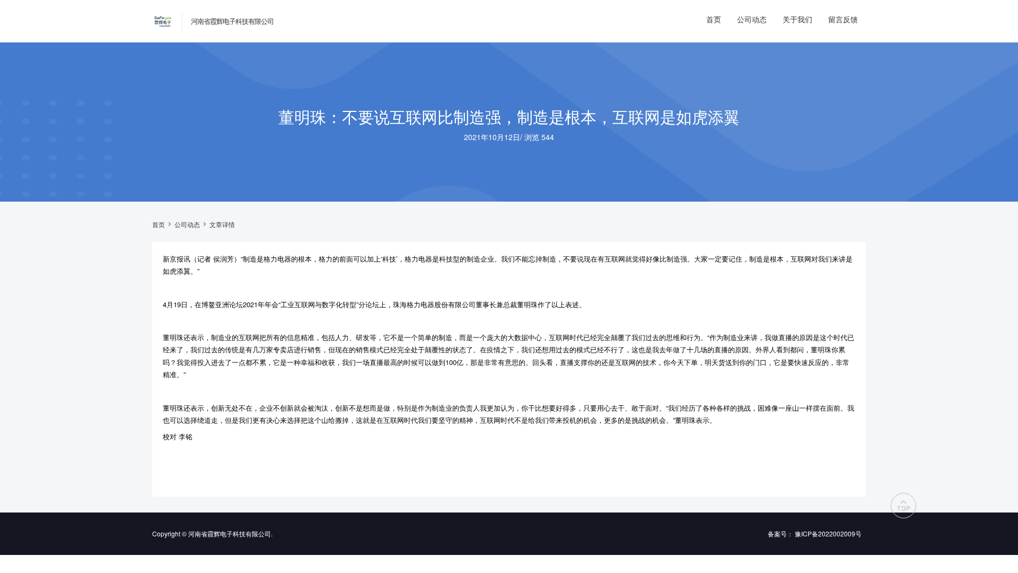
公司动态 (752, 19)
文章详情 (222, 224)
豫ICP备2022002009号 (828, 533)
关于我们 (797, 19)
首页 (713, 19)
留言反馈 (843, 19)
